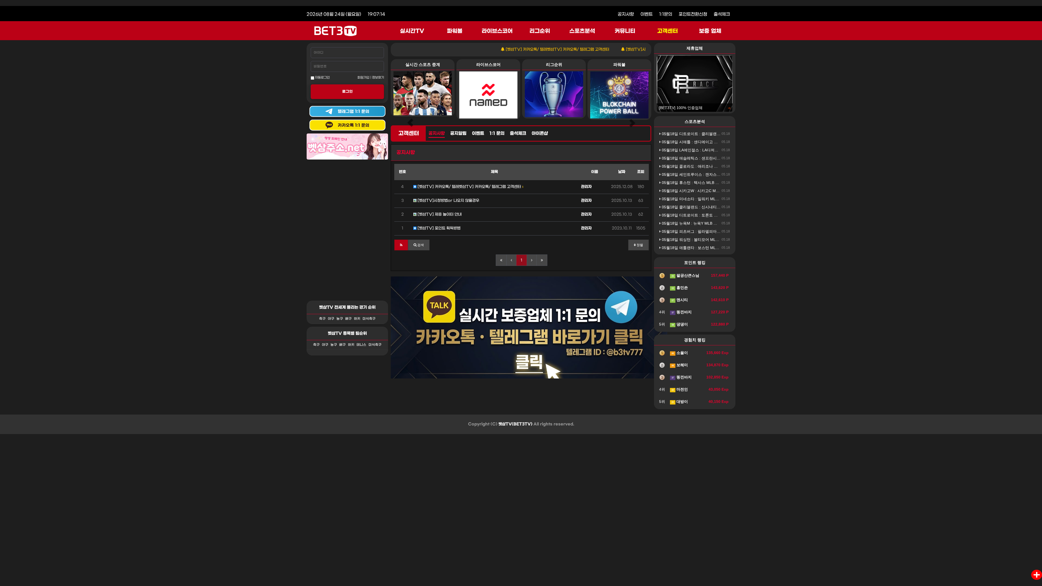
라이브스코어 (497, 31)
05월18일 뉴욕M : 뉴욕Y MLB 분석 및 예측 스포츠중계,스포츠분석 (718, 223)
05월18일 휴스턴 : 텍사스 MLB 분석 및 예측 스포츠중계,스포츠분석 (719, 182)
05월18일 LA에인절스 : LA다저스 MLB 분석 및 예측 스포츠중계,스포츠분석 (725, 150)
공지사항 (626, 14)
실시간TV (412, 31)
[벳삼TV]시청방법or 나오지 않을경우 (633, 49)
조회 (640, 172)
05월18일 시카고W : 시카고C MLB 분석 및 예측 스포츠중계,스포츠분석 (722, 191)
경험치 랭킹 (695, 339)
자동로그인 (322, 77)
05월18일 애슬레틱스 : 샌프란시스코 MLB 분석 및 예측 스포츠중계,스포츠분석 (728, 158)
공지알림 (458, 133)
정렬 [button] (639, 245)
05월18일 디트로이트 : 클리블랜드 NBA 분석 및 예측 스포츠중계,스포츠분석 (726, 134)
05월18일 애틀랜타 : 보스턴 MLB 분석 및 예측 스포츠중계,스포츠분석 (720, 248)
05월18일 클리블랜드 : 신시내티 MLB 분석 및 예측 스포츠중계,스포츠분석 (724, 207)
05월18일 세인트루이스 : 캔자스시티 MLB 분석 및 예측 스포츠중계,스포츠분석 (728, 174)
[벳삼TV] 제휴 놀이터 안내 (439, 214)
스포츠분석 (582, 31)
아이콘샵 (540, 133)
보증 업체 (710, 31)
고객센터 (667, 31)
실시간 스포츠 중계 (422, 64)
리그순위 (539, 31)
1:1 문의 (497, 133)
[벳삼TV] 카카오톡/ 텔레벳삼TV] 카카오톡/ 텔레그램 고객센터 (533, 49)
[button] (401, 245)
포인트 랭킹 (695, 262)
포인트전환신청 (693, 14)
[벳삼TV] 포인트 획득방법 (438, 228)
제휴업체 (695, 48)
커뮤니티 (625, 31)
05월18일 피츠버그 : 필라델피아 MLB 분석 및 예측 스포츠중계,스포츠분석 (724, 231)
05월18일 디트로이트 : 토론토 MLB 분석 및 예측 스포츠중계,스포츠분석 (722, 215)
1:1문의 (665, 14)
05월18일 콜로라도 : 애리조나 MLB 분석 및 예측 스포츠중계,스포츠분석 (722, 166)
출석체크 (722, 14)
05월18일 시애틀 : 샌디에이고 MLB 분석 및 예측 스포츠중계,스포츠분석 (722, 142)
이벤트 (646, 14)
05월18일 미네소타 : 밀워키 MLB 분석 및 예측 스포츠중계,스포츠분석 (720, 199)
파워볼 (454, 31)
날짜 (621, 172)
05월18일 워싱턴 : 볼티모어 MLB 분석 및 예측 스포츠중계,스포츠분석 (720, 239)
